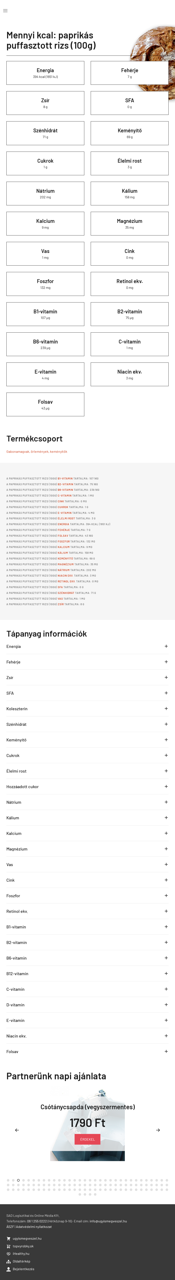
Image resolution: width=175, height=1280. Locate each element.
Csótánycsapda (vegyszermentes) (88, 1106)
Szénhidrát (45, 130)
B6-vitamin (45, 341)
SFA (129, 100)
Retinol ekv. (130, 281)
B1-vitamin (45, 311)
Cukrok (45, 161)
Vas (45, 251)
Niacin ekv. (129, 371)
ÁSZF (10, 1226)
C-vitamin (130, 341)
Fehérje (129, 70)
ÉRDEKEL (87, 1139)
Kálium (129, 191)
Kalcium (45, 221)
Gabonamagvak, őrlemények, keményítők (36, 451)
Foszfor (45, 281)
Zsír (45, 100)
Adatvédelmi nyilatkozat (34, 1226)
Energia (45, 70)
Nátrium (45, 191)
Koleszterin (17, 708)
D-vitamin (15, 1004)
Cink (130, 251)
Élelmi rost (130, 161)
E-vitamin (45, 371)
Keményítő (130, 130)
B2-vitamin (129, 311)
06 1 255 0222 (37, 1221)
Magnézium (129, 221)
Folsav (45, 402)
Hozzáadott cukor (22, 786)
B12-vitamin (17, 973)
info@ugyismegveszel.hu (108, 1221)
